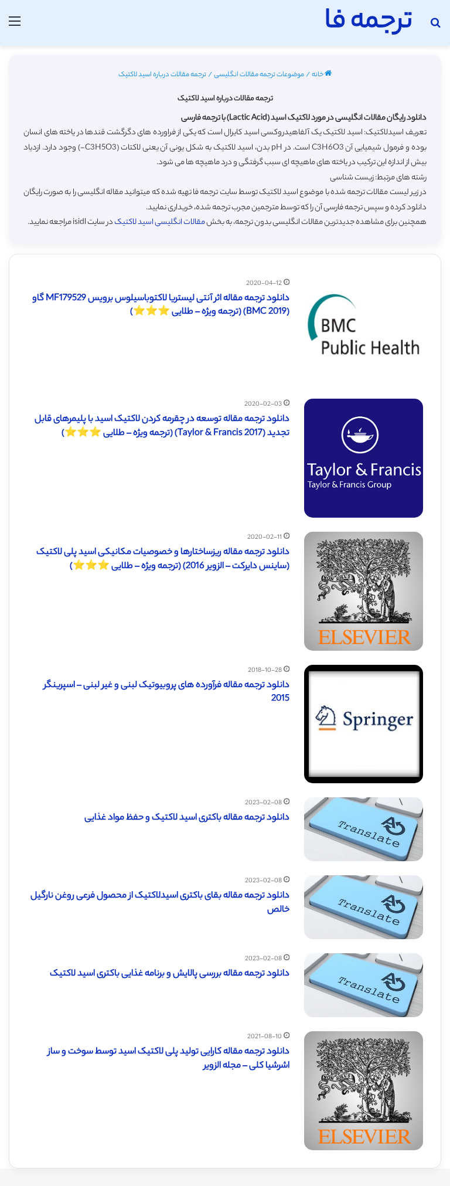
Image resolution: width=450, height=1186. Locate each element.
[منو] (15, 27)
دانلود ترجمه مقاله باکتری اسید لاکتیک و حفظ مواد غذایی (186, 818)
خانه (318, 75)
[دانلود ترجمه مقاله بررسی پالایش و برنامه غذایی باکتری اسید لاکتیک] (363, 985)
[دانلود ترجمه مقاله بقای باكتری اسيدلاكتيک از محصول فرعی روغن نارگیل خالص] (363, 907)
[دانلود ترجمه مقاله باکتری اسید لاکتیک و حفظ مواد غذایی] (363, 829)
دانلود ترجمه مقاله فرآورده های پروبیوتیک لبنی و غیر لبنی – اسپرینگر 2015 (166, 692)
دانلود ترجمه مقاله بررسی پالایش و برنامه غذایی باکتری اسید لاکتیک (169, 974)
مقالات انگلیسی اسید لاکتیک (159, 222)
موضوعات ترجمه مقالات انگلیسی (259, 75)
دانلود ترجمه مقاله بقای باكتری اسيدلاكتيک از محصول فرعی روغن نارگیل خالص (159, 903)
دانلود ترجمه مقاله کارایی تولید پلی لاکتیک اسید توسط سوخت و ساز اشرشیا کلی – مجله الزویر (168, 1059)
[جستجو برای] (435, 27)
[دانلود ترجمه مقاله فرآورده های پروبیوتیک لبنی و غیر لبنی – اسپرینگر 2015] (363, 724)
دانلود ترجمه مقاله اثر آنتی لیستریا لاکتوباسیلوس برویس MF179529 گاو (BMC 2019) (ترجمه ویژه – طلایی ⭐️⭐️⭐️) (160, 305)
